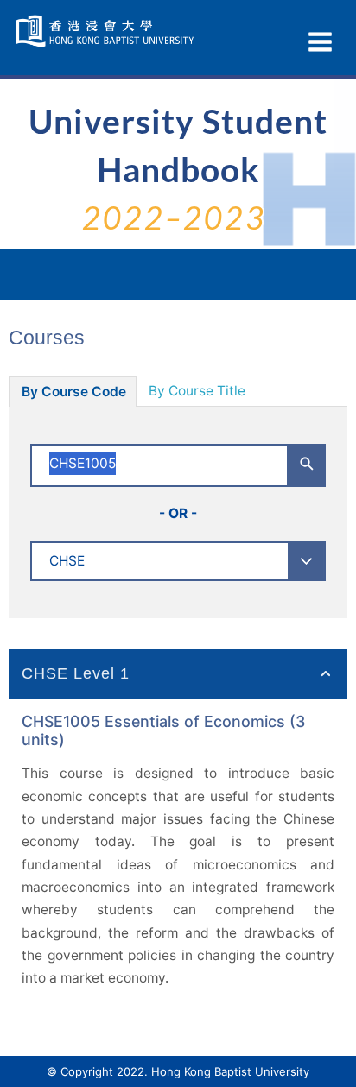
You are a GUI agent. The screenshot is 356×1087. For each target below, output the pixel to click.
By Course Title (197, 390)
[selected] (106, 31)
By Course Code (74, 391)
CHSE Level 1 (76, 673)
